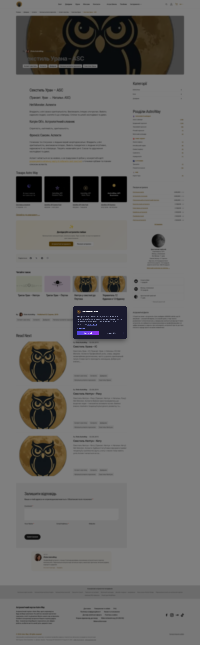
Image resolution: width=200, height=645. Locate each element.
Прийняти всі (88, 333)
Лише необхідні (112, 333)
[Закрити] (120, 311)
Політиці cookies (92, 324)
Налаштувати (82, 328)
